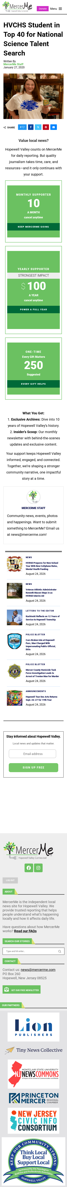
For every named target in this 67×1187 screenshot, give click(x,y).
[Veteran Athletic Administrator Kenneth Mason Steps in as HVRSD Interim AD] (14, 591)
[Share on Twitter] (38, 127)
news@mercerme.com (38, 970)
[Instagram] (38, 868)
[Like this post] (23, 127)
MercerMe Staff (13, 64)
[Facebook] (29, 868)
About (9, 891)
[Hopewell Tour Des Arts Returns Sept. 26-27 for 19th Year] (14, 698)
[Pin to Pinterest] (46, 127)
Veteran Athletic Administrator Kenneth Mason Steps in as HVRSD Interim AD (41, 592)
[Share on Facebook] (31, 127)
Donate (43, 8)
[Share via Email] (53, 127)
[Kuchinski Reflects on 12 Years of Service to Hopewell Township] (14, 617)
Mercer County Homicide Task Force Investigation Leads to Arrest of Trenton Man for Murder (42, 673)
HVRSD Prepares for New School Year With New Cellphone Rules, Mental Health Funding (42, 566)
